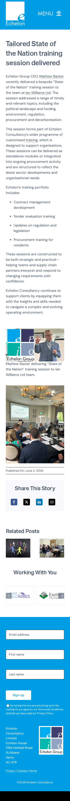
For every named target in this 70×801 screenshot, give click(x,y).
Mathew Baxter (51, 76)
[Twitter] (26, 502)
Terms (33, 771)
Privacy (10, 771)
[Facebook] (14, 502)
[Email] (52, 502)
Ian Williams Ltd (38, 92)
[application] (35, 345)
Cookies (22, 771)
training (32, 140)
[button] (9, 548)
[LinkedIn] (39, 502)
